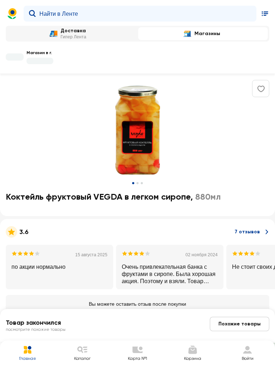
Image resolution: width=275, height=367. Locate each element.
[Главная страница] (12, 13)
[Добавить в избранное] (261, 88)
